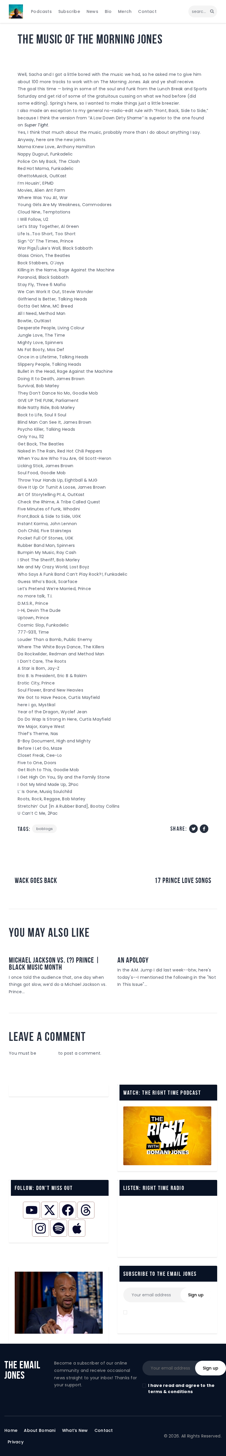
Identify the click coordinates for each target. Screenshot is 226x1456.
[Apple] (76, 1228)
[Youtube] (31, 1210)
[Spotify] (58, 1228)
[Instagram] (40, 1228)
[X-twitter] (49, 1210)
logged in (47, 1053)
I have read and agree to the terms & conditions (181, 1388)
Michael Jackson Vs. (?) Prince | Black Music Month (54, 963)
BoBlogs (28, 55)
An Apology (133, 960)
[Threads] (85, 1210)
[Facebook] (67, 1210)
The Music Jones (60, 55)
